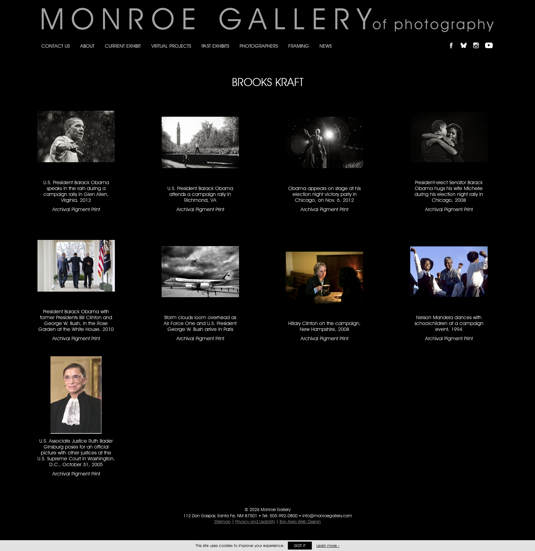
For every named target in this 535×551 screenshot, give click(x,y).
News (326, 46)
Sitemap (222, 521)
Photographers (259, 46)
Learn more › (327, 545)
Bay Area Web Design (300, 521)
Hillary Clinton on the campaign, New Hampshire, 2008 (324, 326)
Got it (300, 545)
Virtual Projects (171, 46)
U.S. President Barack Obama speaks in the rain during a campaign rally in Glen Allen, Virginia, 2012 (76, 191)
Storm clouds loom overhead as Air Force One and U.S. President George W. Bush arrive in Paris (200, 323)
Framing (298, 46)
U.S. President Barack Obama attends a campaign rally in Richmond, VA (200, 194)
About (87, 46)
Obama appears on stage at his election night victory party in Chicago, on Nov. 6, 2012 (324, 194)
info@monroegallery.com (327, 515)
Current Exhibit (123, 46)
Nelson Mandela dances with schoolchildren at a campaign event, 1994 (449, 323)
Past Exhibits (215, 46)
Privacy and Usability (255, 521)
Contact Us (55, 46)
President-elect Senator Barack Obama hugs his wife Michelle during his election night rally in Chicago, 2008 (449, 191)
